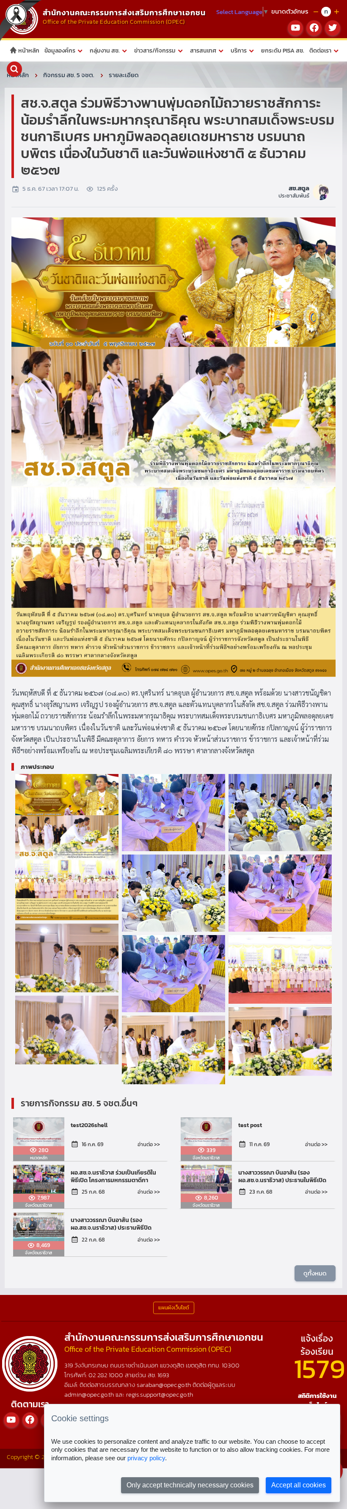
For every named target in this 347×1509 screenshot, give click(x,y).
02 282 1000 (106, 1375)
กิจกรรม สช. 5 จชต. (68, 75)
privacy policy (146, 1458)
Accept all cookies (298, 1485)
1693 (163, 1375)
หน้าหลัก (28, 50)
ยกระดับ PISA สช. (282, 50)
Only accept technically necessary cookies (190, 1485)
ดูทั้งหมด (315, 1273)
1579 (319, 1368)
